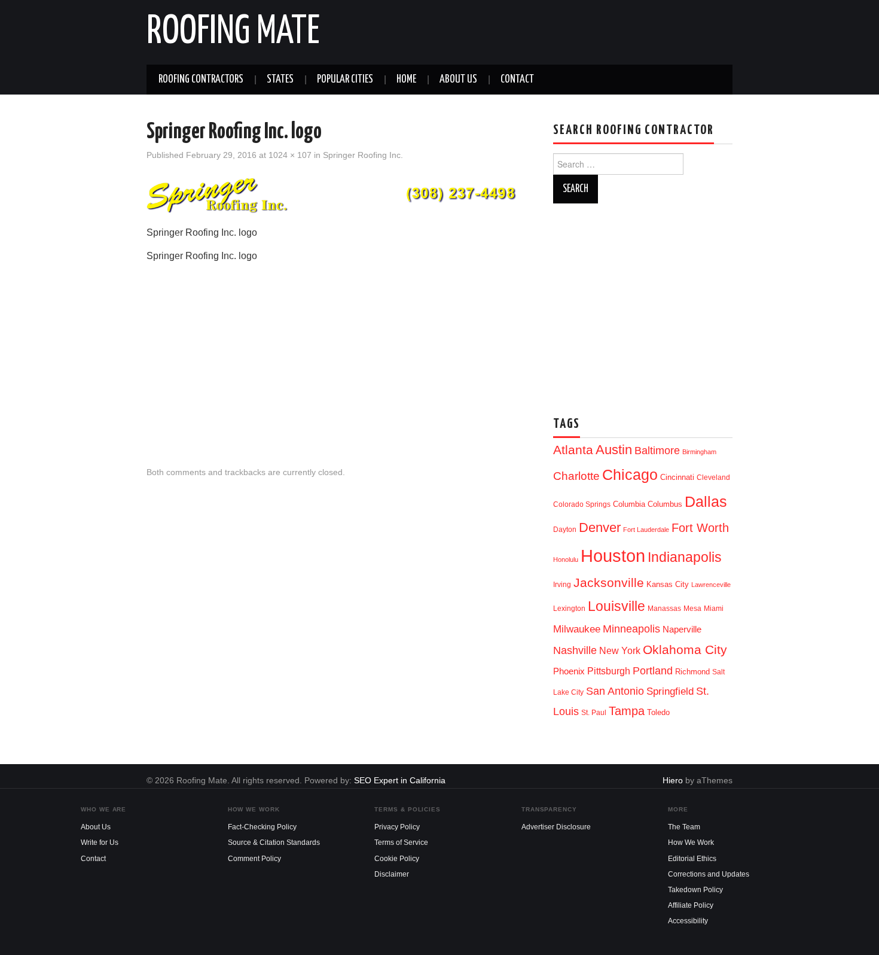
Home (406, 79)
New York (619, 651)
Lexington (569, 608)
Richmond (692, 671)
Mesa (692, 608)
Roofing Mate (233, 32)
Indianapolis (685, 557)
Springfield (670, 691)
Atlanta (573, 450)
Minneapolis (631, 628)
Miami (714, 608)
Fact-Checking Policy (262, 827)
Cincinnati (677, 477)
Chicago (630, 475)
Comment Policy (254, 858)
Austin (614, 449)
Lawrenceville (711, 584)
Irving (562, 584)
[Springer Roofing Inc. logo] (337, 195)
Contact (517, 79)
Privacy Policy (397, 827)
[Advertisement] (337, 354)
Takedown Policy (695, 890)
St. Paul (593, 712)
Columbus (665, 504)
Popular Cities (345, 79)
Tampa (627, 710)
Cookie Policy (396, 858)
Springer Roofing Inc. (363, 155)
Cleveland (713, 477)
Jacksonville (608, 582)
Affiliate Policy (690, 905)
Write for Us (99, 842)
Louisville (616, 606)
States (280, 79)
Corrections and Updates (708, 874)
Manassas (664, 608)
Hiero (673, 780)
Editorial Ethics (692, 858)
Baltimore (657, 450)
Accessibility (688, 921)
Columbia (629, 504)
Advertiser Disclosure (556, 827)
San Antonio (615, 691)
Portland (653, 670)
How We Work (691, 842)
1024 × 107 (290, 155)
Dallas (706, 501)
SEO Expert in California (399, 780)
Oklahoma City (685, 649)
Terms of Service (401, 842)
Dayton (564, 529)
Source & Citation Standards (274, 842)
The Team (684, 827)
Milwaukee (576, 629)
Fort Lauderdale (646, 529)
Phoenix (569, 671)
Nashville (575, 650)
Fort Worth (700, 527)
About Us (458, 79)
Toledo (658, 712)
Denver (600, 527)
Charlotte (576, 476)
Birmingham (699, 451)
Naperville (682, 629)
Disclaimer (391, 874)
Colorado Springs (582, 504)
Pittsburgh (608, 671)
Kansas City (667, 584)
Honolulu (565, 559)
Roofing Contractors (200, 79)
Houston (613, 555)
